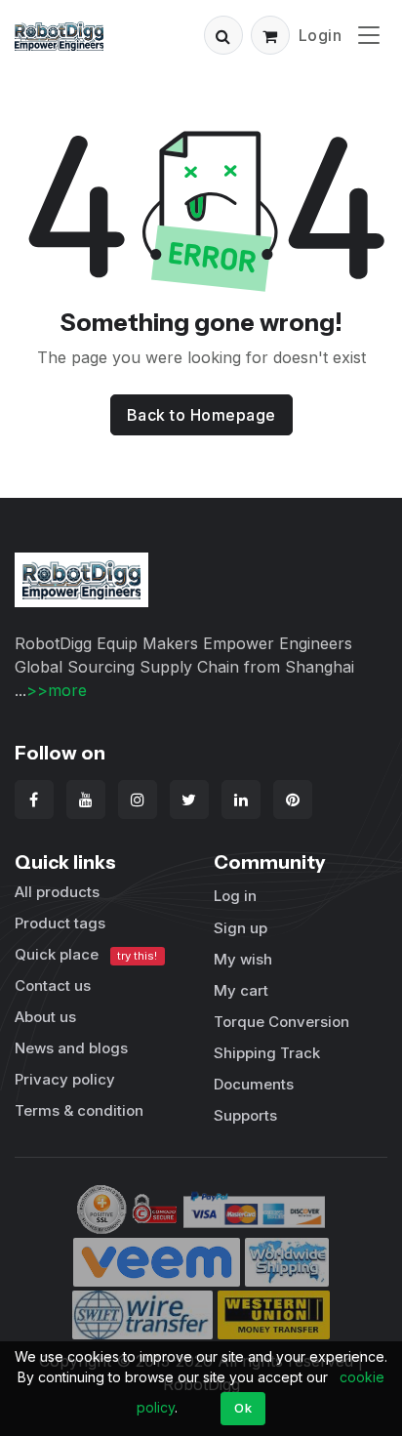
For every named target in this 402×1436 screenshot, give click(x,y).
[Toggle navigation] (368, 35)
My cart (241, 990)
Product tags (60, 923)
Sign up (240, 928)
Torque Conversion (281, 1021)
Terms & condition (79, 1110)
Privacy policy (65, 1079)
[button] (223, 35)
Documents (254, 1084)
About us (45, 1016)
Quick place (86, 954)
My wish (243, 959)
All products (57, 891)
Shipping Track (267, 1053)
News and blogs (71, 1048)
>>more (56, 690)
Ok (243, 1407)
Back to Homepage (201, 415)
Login (320, 35)
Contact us (53, 985)
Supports (245, 1115)
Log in (235, 895)
